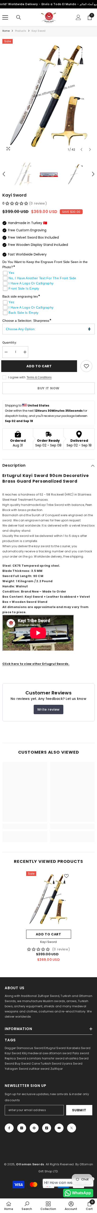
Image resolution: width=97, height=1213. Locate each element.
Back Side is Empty (23, 312)
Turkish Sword (50, 1064)
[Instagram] (21, 1128)
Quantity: (9, 343)
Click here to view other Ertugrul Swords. (35, 664)
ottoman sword (60, 1053)
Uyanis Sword (72, 1064)
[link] (24, 826)
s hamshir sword (52, 1058)
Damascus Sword (30, 1048)
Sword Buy (12, 1064)
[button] (81, 149)
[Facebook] (9, 1128)
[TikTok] (46, 1128)
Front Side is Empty (23, 288)
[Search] (18, 17)
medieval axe (38, 1053)
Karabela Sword (78, 1048)
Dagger (10, 1048)
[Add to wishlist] (86, 366)
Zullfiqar (56, 1069)
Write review (48, 709)
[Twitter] (71, 1128)
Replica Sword (15, 1058)
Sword (84, 1058)
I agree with (16, 377)
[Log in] (78, 17)
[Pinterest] (34, 1128)
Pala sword (81, 1053)
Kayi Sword (48, 942)
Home (6, 31)
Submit (79, 1110)
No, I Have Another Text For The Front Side (42, 278)
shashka (71, 1058)
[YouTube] (59, 1128)
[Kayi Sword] (48, 899)
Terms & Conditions (39, 377)
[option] (48, 96)
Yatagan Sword (16, 1069)
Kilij (24, 1053)
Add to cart (40, 366)
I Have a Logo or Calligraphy (30, 283)
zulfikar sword (39, 1069)
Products (20, 31)
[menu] (5, 17)
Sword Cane (30, 1064)
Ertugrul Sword (55, 1048)
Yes (11, 273)
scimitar (33, 1058)
